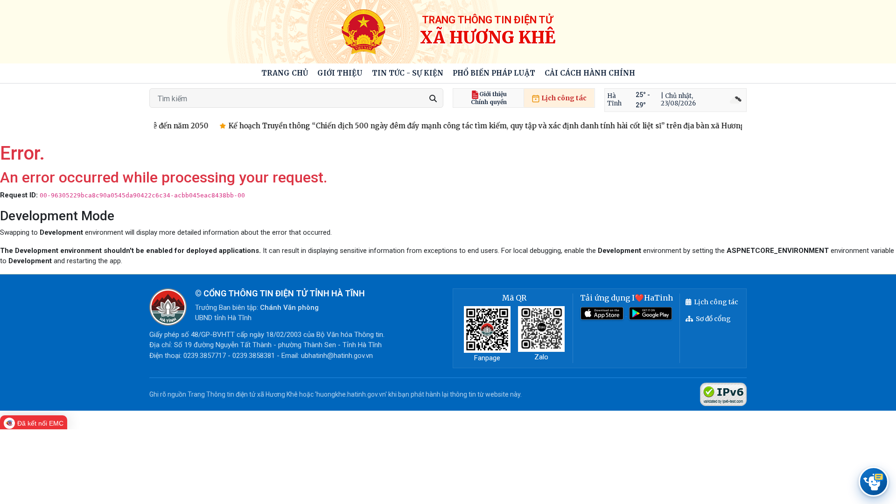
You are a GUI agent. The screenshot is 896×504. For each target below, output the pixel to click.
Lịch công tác (563, 98)
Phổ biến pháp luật (494, 73)
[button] (340, 73)
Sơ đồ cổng (713, 319)
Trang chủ (284, 73)
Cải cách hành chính (590, 73)
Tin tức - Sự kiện (407, 73)
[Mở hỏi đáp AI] (874, 482)
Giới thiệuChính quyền (489, 98)
